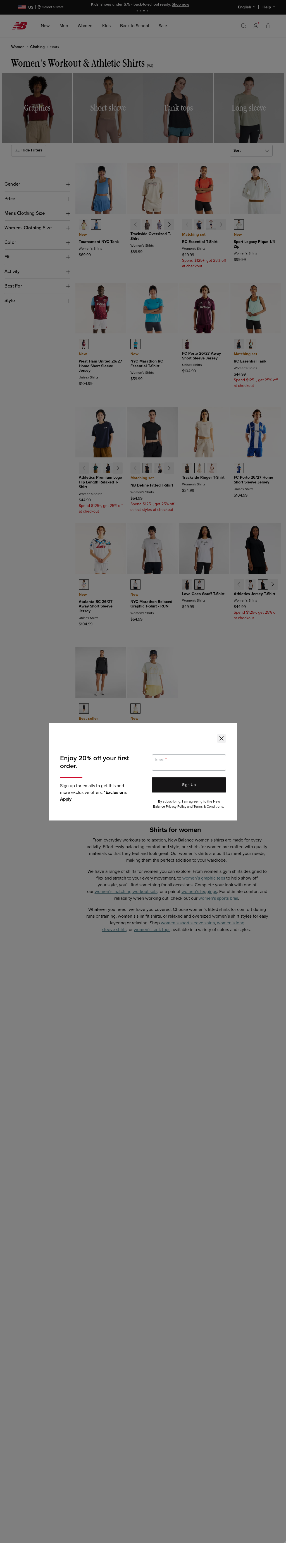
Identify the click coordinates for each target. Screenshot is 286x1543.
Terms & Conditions (208, 807)
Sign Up (189, 784)
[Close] (221, 738)
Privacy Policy (176, 807)
